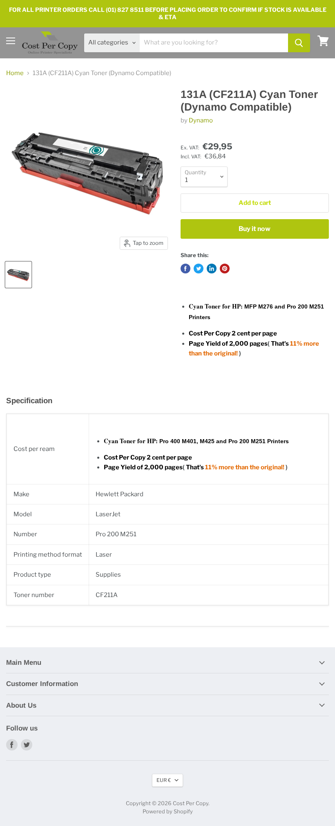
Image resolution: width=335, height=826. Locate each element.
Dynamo (201, 120)
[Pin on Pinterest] (225, 268)
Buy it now (254, 229)
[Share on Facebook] (185, 268)
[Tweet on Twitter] (198, 268)
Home (15, 73)
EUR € (163, 780)
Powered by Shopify (168, 811)
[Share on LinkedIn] (212, 268)
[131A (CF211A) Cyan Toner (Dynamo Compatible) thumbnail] (18, 275)
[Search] (299, 42)
